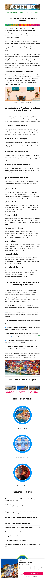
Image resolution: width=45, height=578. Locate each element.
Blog (36, 12)
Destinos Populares (11, 12)
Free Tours (21, 12)
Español (23, 15)
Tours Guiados (29, 12)
